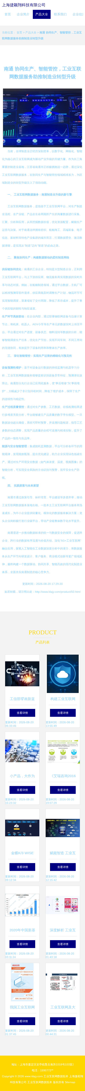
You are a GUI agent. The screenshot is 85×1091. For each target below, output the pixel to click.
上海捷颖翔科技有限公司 (23, 5)
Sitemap (70, 1082)
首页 (8, 14)
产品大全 (41, 14)
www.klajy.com (34, 1076)
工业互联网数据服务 (55, 1076)
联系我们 (60, 14)
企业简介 (23, 14)
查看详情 (22, 712)
